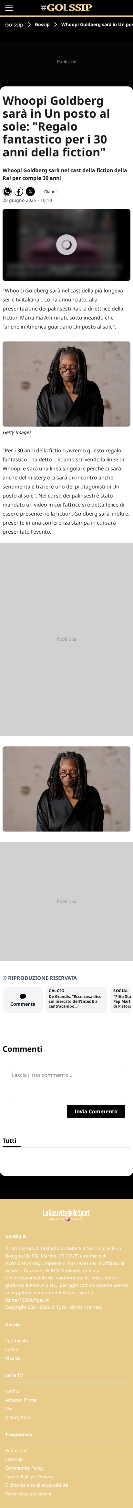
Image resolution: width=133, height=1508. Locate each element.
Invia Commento (96, 1111)
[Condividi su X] (30, 191)
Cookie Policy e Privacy (29, 1477)
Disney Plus (17, 1417)
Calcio (11, 1349)
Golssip (14, 24)
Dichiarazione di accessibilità (36, 1485)
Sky (8, 1408)
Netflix (12, 1391)
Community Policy (24, 1468)
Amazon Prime (20, 1400)
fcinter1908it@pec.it (27, 1300)
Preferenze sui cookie (28, 1494)
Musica (13, 1358)
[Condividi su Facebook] (18, 191)
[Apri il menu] (9, 8)
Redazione (16, 1450)
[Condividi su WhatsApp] (7, 191)
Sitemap (14, 1459)
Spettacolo (16, 1340)
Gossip (42, 24)
